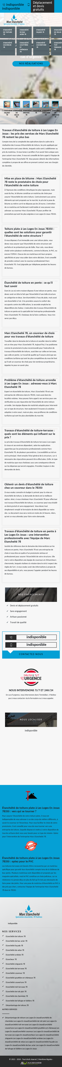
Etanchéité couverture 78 (41, 45)
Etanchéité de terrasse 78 (16, 969)
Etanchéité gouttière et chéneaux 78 (24, 47)
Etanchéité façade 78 (40, 31)
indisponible (15, 5)
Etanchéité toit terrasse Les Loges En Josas (26, 1025)
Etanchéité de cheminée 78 (17, 996)
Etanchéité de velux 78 (15, 950)
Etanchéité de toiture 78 (7, 32)
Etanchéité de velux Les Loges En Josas (24, 1042)
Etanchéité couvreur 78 (7, 45)
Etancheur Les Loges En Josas (38, 1035)
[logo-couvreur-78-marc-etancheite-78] (17, 20)
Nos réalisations (31, 63)
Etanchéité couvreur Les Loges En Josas (32, 1032)
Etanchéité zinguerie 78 (15, 964)
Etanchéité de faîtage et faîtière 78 (20, 1001)
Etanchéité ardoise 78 (14, 955)
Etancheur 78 (11, 959)
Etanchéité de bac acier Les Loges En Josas (34, 1045)
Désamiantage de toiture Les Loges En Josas (22, 1018)
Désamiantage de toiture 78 (17, 1005)
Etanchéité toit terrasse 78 (16, 987)
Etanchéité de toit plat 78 (16, 992)
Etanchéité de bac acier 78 (24, 32)
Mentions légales (45, 1059)
